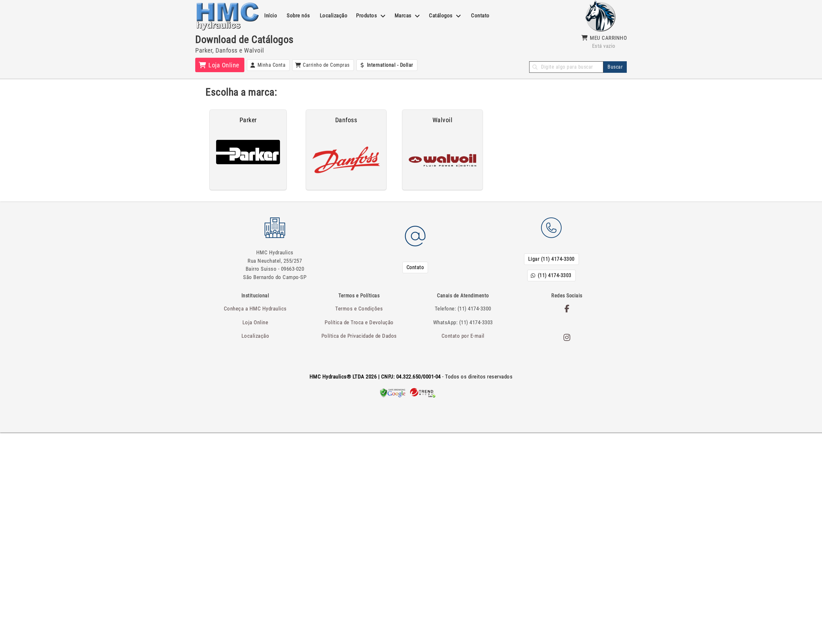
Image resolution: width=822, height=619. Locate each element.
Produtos (366, 15)
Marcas (403, 15)
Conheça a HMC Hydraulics (255, 308)
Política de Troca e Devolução (359, 322)
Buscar (615, 67)
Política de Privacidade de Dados (359, 336)
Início (270, 15)
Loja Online (255, 322)
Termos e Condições (359, 308)
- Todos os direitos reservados (411, 376)
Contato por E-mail (463, 336)
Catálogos (441, 15)
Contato (480, 15)
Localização (334, 15)
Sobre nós (298, 15)
